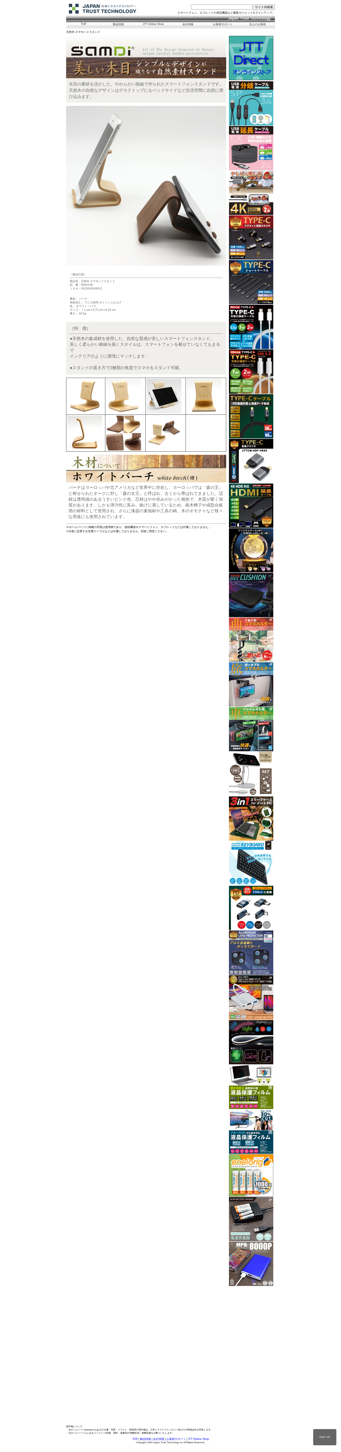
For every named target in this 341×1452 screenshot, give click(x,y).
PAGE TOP (324, 1437)
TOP (83, 24)
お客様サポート (222, 24)
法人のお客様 (257, 24)
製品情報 (118, 24)
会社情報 (187, 24)
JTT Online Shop (153, 24)
